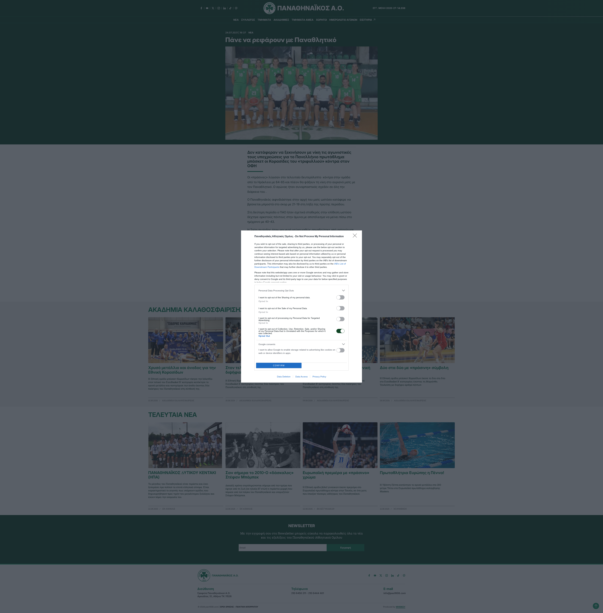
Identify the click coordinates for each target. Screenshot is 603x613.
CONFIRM (279, 365)
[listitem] (301, 290)
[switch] (340, 297)
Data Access (301, 376)
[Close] (356, 237)
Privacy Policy (319, 376)
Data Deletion (284, 376)
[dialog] (301, 306)
